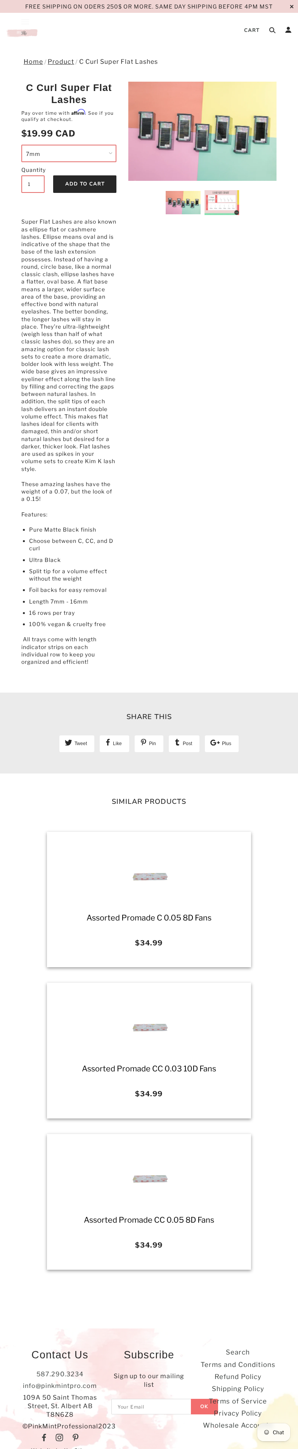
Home (33, 61)
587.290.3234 (59, 1374)
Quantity (33, 169)
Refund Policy (238, 1377)
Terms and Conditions (238, 1364)
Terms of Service (238, 1401)
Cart (252, 30)
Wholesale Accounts (238, 1425)
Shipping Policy (238, 1389)
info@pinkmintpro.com (60, 1386)
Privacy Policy (238, 1413)
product (61, 61)
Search (238, 1352)
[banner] (22, 32)
